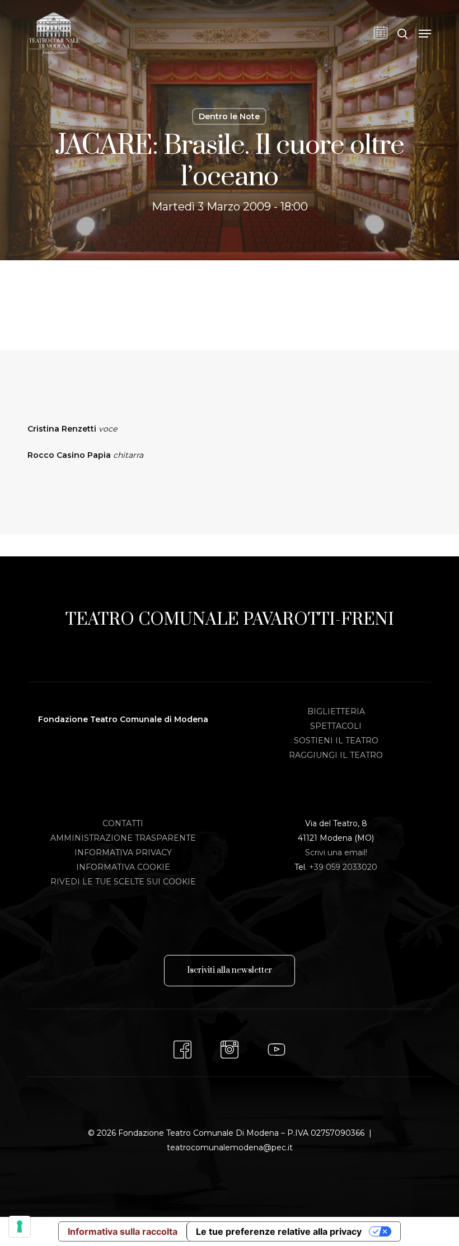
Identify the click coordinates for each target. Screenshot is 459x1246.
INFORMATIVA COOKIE (123, 867)
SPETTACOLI (336, 726)
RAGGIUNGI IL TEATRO (336, 755)
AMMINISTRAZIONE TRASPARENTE (123, 838)
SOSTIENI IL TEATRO (336, 741)
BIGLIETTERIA (336, 711)
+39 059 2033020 (343, 867)
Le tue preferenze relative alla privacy (279, 1231)
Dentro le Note (229, 116)
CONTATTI (122, 823)
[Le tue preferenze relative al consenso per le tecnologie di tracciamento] (19, 1226)
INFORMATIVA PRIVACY (123, 852)
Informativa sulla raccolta (122, 1231)
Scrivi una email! (336, 852)
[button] (425, 33)
